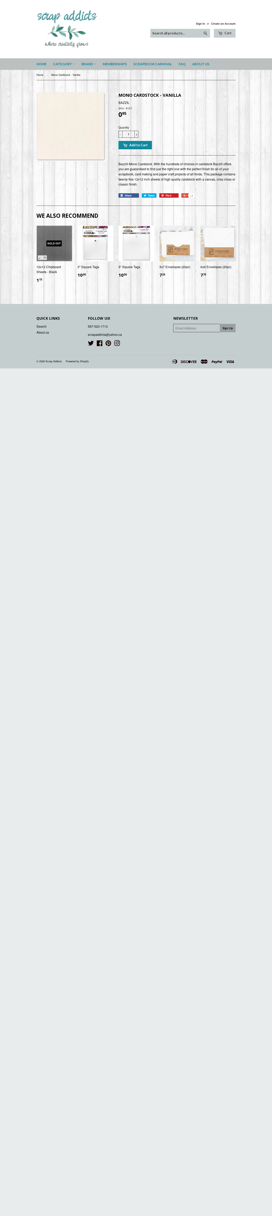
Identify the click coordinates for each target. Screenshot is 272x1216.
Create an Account (223, 23)
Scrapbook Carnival (152, 64)
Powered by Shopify (77, 361)
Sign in (200, 23)
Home (41, 64)
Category (62, 64)
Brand (87, 64)
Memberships (115, 64)
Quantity (123, 127)
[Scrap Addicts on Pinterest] (108, 344)
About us (200, 64)
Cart (228, 33)
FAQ (182, 64)
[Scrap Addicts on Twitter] (91, 344)
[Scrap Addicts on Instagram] (117, 344)
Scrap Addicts (54, 361)
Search (41, 326)
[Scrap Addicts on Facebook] (100, 344)
